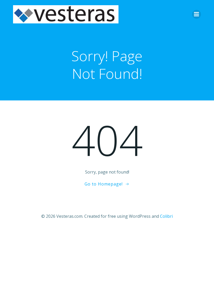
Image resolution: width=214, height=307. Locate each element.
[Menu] (196, 14)
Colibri (166, 216)
